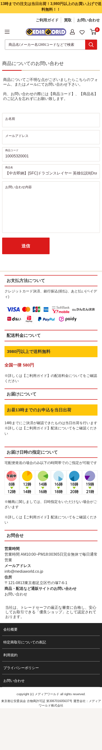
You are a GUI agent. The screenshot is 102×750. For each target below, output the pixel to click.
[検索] (91, 45)
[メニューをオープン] (7, 32)
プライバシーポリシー (21, 668)
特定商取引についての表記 (24, 642)
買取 (68, 20)
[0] (93, 32)
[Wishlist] (82, 32)
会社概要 (10, 629)
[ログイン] (72, 31)
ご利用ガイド (47, 20)
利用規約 (10, 655)
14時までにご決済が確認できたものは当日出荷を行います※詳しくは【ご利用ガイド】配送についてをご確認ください (51, 428)
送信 (26, 246)
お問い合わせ (88, 20)
